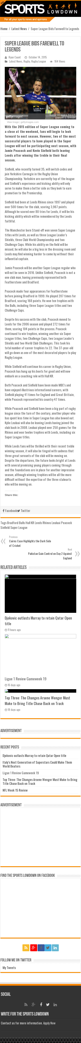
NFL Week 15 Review (15, 790)
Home (4, 28)
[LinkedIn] (55, 947)
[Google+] (33, 947)
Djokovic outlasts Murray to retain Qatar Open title (34, 755)
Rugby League (38, 61)
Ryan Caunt (15, 57)
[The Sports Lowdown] (40, 11)
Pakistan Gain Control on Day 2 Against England (50, 554)
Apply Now (49, 1022)
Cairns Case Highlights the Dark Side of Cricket (30, 541)
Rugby (27, 61)
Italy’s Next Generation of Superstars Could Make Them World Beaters (37, 764)
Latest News (19, 28)
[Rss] (25, 947)
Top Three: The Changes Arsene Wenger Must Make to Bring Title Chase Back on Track (37, 700)
